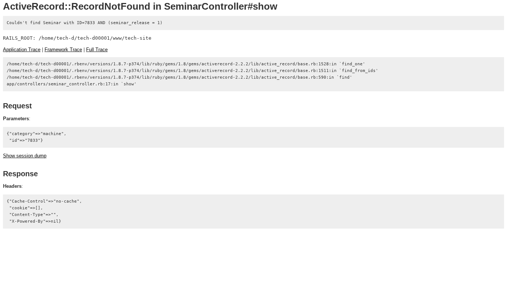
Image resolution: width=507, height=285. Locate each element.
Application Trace (21, 49)
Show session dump (24, 155)
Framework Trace (63, 49)
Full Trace (97, 49)
